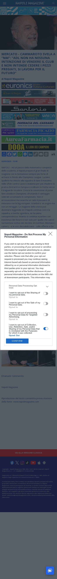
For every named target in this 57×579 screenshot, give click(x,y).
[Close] (51, 234)
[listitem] (28, 287)
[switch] (45, 293)
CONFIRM (17, 341)
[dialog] (28, 289)
